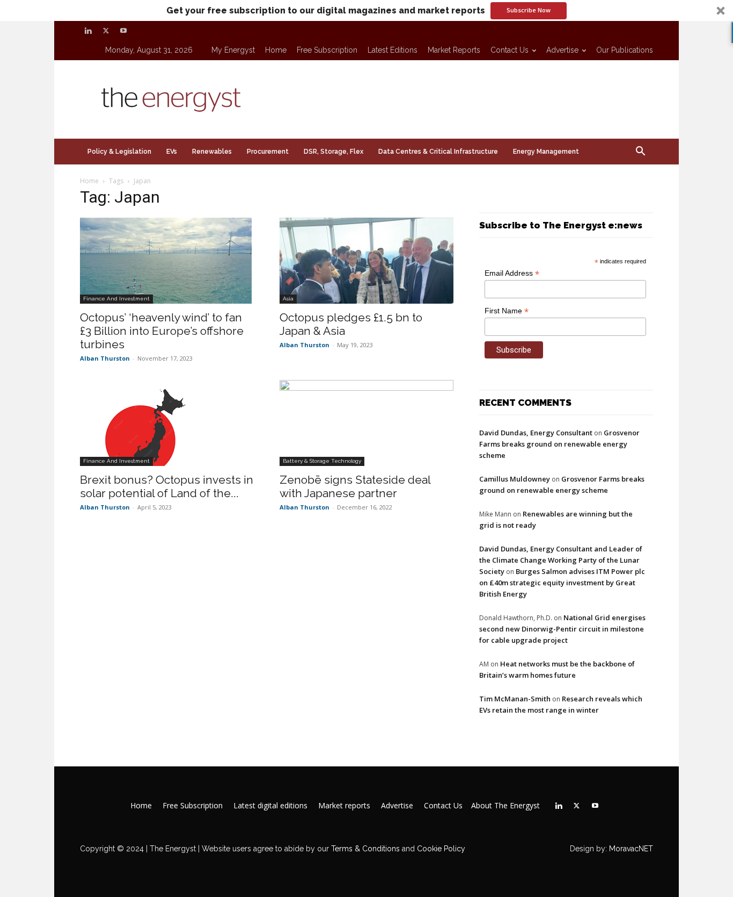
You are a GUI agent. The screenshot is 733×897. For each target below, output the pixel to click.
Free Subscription (327, 50)
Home (276, 50)
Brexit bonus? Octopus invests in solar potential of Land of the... (166, 486)
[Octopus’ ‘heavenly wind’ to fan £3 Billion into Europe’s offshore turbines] (167, 261)
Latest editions (392, 50)
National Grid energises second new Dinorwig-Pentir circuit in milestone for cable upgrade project (562, 629)
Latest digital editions (270, 805)
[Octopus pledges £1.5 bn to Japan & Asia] (366, 261)
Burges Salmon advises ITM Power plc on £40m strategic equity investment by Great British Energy (562, 582)
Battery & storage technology (322, 461)
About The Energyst (505, 805)
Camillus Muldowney (514, 479)
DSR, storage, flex (333, 151)
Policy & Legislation (119, 151)
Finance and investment (116, 299)
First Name (507, 311)
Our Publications (624, 50)
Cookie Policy (441, 848)
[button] (366, 10)
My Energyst (233, 50)
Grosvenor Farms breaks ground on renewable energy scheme (559, 444)
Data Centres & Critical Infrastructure (438, 151)
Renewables (212, 151)
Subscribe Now (529, 10)
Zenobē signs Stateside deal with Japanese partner (355, 486)
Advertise (562, 50)
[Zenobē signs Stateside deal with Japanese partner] (366, 423)
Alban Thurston (105, 358)
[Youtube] (123, 30)
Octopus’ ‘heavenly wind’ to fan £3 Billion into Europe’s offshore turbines (162, 331)
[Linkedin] (88, 30)
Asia (288, 299)
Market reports (454, 50)
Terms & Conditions (364, 848)
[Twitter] (106, 30)
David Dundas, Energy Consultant (535, 432)
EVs (171, 151)
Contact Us (509, 50)
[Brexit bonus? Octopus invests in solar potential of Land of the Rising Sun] (167, 423)
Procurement (268, 151)
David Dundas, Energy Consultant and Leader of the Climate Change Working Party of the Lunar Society (560, 560)
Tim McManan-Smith (515, 699)
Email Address (512, 273)
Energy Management (546, 151)
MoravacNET (631, 848)
